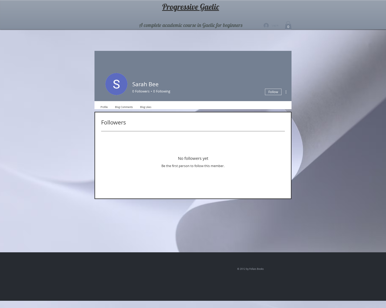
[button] (288, 25)
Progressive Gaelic (190, 7)
